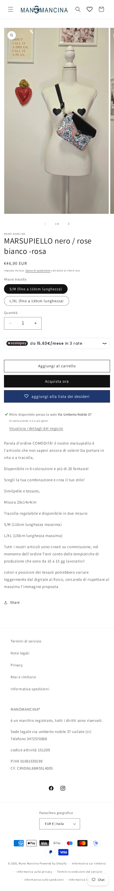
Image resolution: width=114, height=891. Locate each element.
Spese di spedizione (37, 270)
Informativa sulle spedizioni (44, 879)
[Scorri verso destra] (68, 224)
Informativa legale (82, 879)
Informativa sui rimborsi (89, 863)
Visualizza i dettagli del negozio (36, 428)
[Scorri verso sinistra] (45, 224)
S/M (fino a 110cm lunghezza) (36, 289)
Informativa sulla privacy (34, 871)
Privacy (17, 665)
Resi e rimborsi (23, 677)
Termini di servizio (26, 641)
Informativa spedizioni (30, 689)
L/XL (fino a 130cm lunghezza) (37, 301)
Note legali (20, 653)
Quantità (10, 312)
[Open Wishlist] (89, 9)
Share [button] (15, 602)
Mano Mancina (29, 863)
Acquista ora (57, 381)
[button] (10, 9)
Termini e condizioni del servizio (79, 871)
